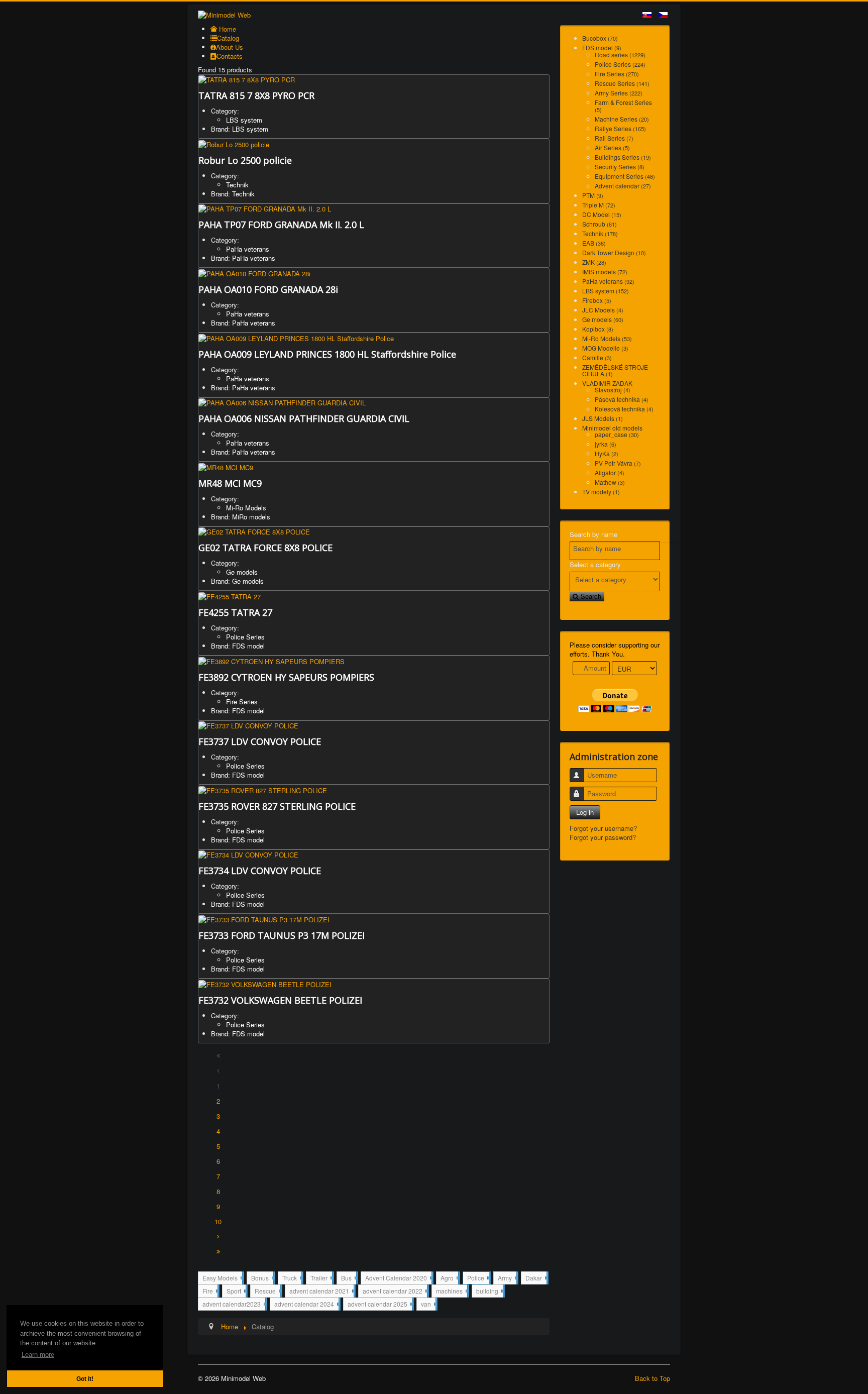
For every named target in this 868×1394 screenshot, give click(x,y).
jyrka (605, 444)
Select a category (595, 564)
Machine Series (622, 119)
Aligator (609, 472)
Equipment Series (625, 176)
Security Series (619, 166)
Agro (449, 1278)
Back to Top (652, 1378)
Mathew (610, 482)
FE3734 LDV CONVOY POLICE (259, 871)
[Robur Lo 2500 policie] (233, 143)
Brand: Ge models (237, 581)
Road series (620, 54)
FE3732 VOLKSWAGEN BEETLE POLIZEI (280, 1000)
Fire (210, 1292)
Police (478, 1278)
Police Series (245, 636)
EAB (594, 243)
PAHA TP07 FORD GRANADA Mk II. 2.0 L (281, 225)
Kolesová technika (624, 408)
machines (451, 1292)
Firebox (596, 300)
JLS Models (602, 418)
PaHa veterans (247, 249)
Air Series (612, 147)
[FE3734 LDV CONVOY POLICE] (248, 854)
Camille (597, 357)
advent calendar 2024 (306, 1305)
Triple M (598, 204)
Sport (236, 1292)
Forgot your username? (603, 828)
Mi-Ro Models (246, 507)
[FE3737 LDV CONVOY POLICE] (248, 725)
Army (507, 1278)
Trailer (321, 1278)
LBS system (244, 120)
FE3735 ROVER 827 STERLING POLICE (277, 806)
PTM (592, 195)
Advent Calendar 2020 (398, 1278)
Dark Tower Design (614, 252)
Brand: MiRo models (240, 516)
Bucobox (600, 38)
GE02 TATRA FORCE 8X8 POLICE (265, 548)
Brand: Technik (233, 193)
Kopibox (597, 329)
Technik (237, 184)
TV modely (601, 491)
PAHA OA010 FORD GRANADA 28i (268, 289)
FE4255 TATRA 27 (235, 612)
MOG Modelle (605, 348)
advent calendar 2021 (321, 1292)
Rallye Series (620, 128)
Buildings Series (623, 157)
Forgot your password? (603, 837)
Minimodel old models (612, 427)
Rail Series (614, 138)
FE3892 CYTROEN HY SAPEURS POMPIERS (286, 677)
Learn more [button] (38, 1354)
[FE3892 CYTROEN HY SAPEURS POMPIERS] (271, 660)
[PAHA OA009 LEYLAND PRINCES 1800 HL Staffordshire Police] (296, 337)
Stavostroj (612, 389)
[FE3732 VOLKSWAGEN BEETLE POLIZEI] (265, 983)
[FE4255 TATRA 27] (229, 595)
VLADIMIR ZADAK (607, 383)
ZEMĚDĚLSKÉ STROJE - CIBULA (617, 370)
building (489, 1290)
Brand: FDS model (238, 646)
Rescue (267, 1292)
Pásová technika (621, 399)
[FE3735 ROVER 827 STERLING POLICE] (262, 789)
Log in (585, 812)
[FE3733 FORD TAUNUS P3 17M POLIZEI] (264, 918)
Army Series (618, 92)
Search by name (593, 534)
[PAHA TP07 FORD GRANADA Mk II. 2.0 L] (264, 208)
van (428, 1303)
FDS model (601, 47)
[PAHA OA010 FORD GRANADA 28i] (254, 272)
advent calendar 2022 (395, 1292)
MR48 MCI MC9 (230, 483)
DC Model (601, 214)
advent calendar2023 (233, 1305)
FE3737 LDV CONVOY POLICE (259, 741)
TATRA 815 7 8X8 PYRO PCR (256, 95)
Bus (348, 1278)
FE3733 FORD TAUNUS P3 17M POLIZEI (281, 935)
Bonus (262, 1278)
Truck (291, 1278)
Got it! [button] (84, 1378)
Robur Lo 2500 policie (245, 160)
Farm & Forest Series (623, 106)
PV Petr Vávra (618, 463)
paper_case (617, 434)
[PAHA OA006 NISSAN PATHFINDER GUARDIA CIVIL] (282, 402)
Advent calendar (623, 185)
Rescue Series (622, 83)
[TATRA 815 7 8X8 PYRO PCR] (246, 79)
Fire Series (242, 701)
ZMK (594, 262)
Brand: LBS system (239, 129)
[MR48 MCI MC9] (225, 466)
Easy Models (222, 1278)
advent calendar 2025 (380, 1305)
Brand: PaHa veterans (243, 258)
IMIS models (604, 271)
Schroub (599, 224)
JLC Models (602, 309)
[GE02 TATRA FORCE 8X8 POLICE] (254, 531)
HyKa (606, 453)
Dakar (536, 1277)
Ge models (242, 572)
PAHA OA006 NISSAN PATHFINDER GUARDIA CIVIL (303, 418)
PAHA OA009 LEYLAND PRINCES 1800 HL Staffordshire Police (327, 354)
